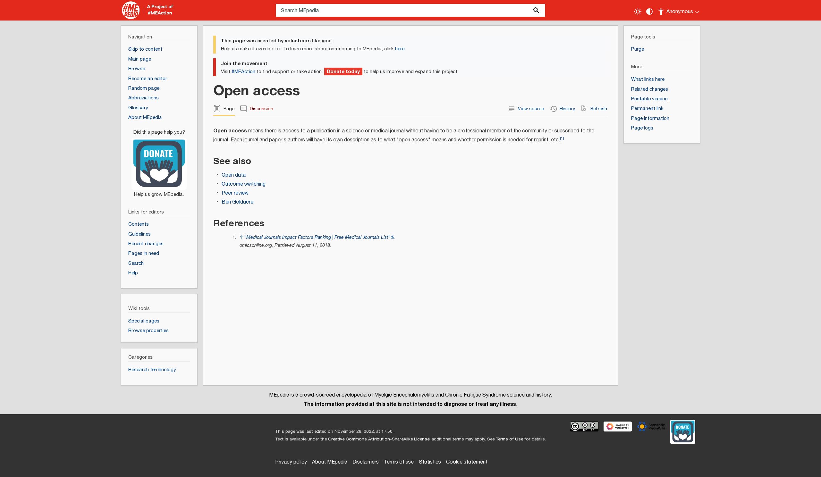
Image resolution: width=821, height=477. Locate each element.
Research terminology (152, 369)
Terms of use (399, 462)
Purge (637, 49)
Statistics (430, 462)
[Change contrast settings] (649, 11)
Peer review (235, 193)
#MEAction (243, 71)
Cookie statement (466, 462)
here (399, 49)
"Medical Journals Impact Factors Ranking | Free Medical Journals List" (317, 237)
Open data (234, 175)
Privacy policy (291, 462)
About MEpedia (329, 462)
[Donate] (159, 160)
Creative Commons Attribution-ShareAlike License (378, 439)
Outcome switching (244, 184)
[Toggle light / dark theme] (638, 11)
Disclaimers (365, 462)
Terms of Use (509, 439)
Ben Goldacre (237, 202)
